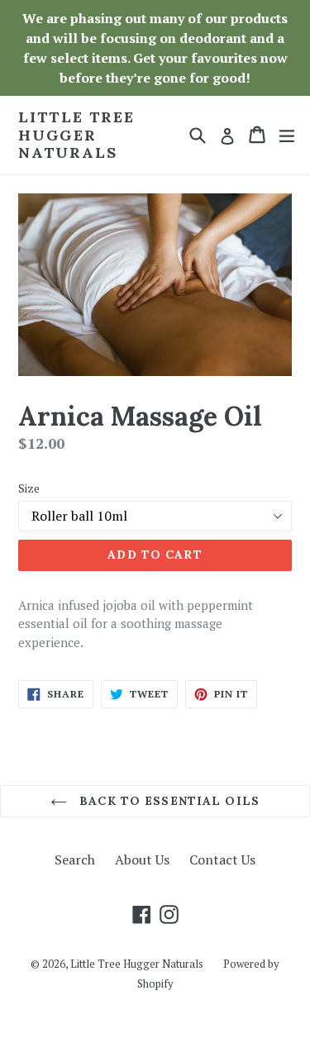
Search (75, 859)
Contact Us (222, 859)
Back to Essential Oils (167, 800)
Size (29, 488)
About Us (142, 859)
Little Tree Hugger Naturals (76, 135)
